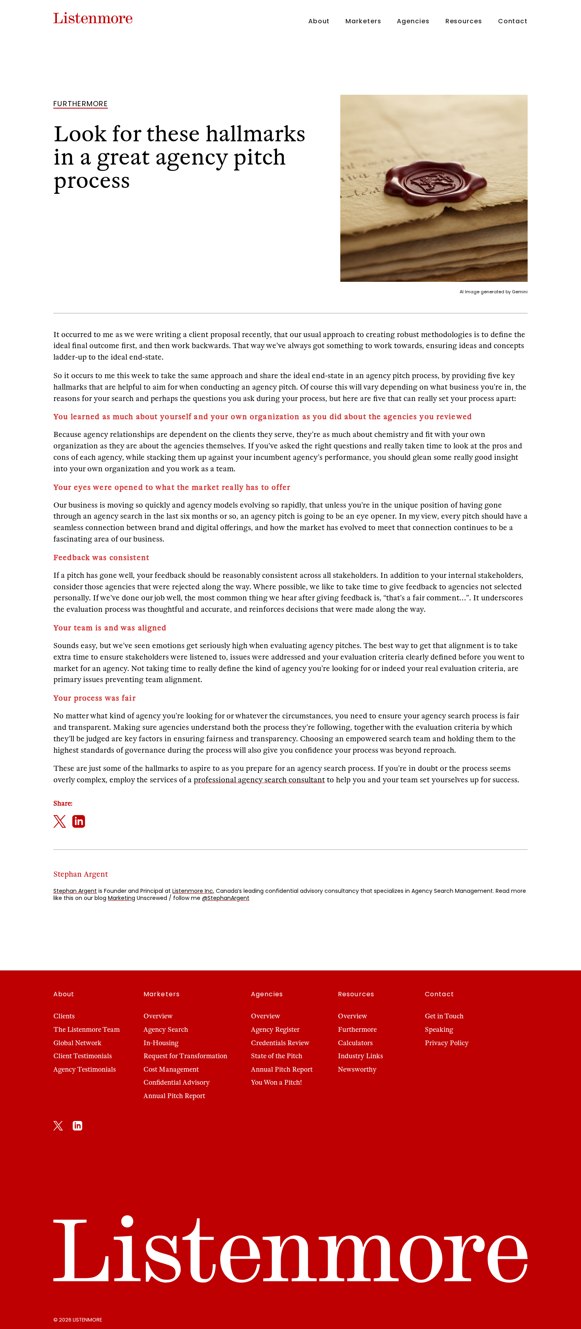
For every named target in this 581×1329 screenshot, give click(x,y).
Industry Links (360, 1056)
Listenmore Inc (192, 891)
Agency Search (165, 1029)
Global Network (77, 1043)
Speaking (439, 1029)
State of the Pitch (276, 1056)
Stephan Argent (75, 891)
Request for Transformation (185, 1056)
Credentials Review (280, 1043)
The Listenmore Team (86, 1029)
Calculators (355, 1043)
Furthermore (357, 1029)
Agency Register (275, 1029)
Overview (158, 1016)
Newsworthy (357, 1069)
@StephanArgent (225, 898)
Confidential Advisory (176, 1082)
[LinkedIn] (77, 1127)
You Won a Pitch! (276, 1082)
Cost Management (171, 1069)
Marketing (121, 898)
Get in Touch (444, 1016)
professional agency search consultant (259, 779)
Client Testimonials (82, 1056)
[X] (58, 1127)
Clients (64, 1016)
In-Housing (160, 1043)
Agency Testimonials (84, 1069)
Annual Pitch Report (174, 1096)
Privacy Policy (447, 1043)
